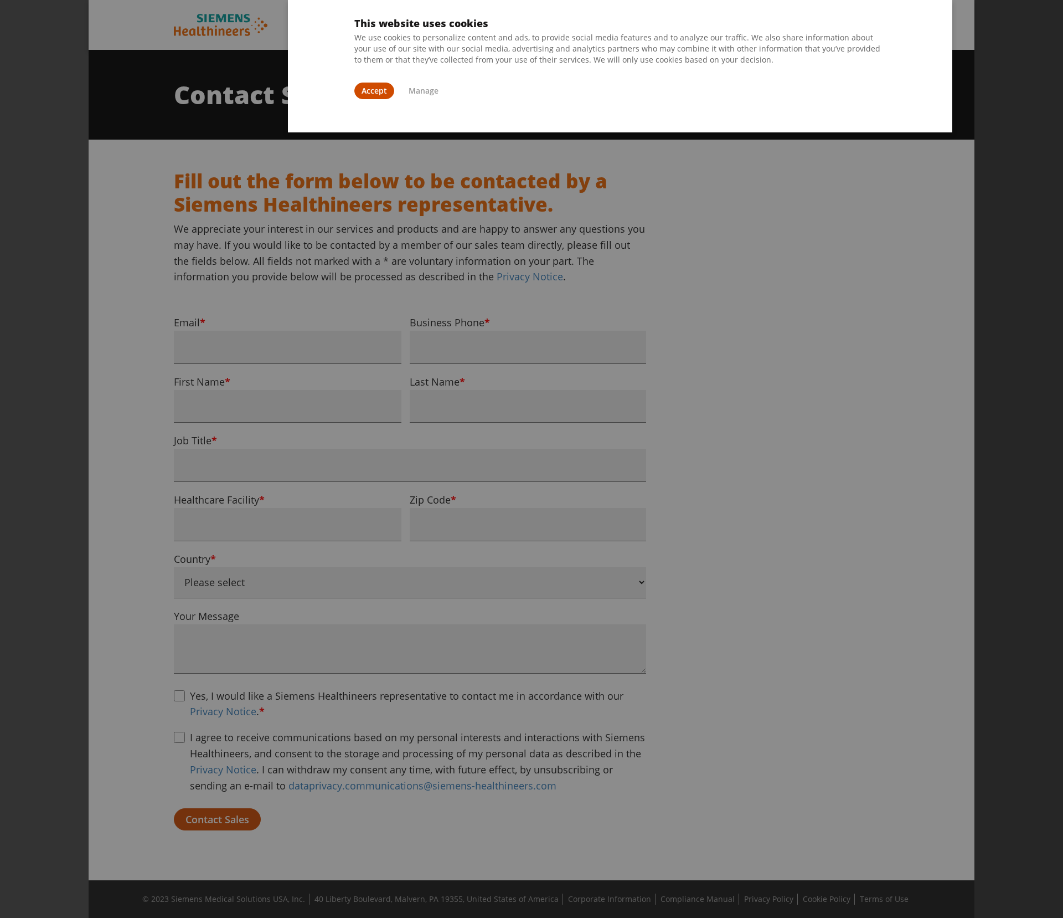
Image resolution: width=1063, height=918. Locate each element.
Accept (374, 90)
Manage (423, 90)
